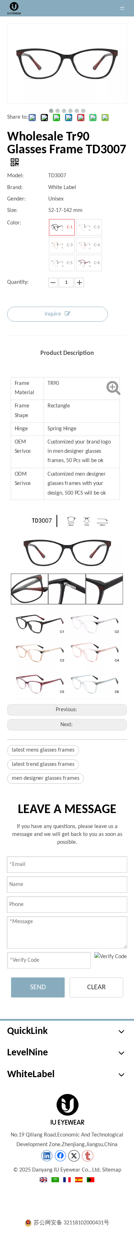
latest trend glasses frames (43, 764)
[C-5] (57, 263)
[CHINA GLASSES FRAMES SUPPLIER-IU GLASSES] (67, 1109)
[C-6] (84, 263)
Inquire (53, 314)
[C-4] (84, 245)
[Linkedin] (47, 1156)
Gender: (16, 199)
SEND (38, 987)
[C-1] (57, 227)
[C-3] (57, 245)
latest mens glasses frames (43, 750)
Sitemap (111, 1170)
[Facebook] (60, 1156)
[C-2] (84, 227)
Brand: (15, 187)
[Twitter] (74, 1156)
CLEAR (96, 987)
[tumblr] (87, 1156)
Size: (12, 210)
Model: (15, 176)
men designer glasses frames (45, 778)
